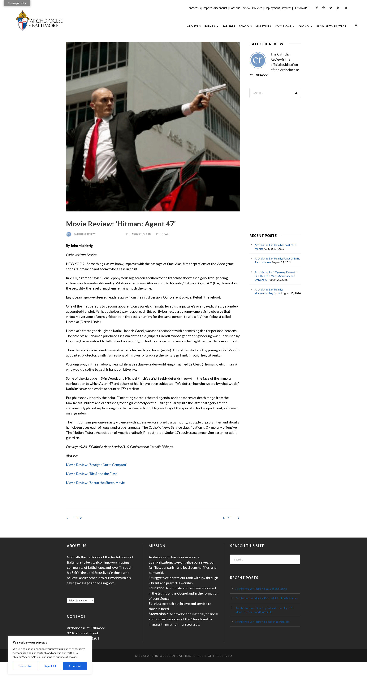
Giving (304, 26)
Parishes (228, 26)
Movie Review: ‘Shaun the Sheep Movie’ (96, 482)
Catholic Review (239, 8)
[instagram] (345, 8)
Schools (245, 26)
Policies (257, 8)
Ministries (263, 26)
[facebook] (317, 8)
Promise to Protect (331, 26)
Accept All (75, 666)
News (165, 234)
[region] (50, 655)
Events (210, 26)
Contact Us (194, 8)
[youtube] (338, 8)
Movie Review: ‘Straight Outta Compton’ (96, 465)
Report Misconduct (215, 8)
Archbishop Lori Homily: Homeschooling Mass (262, 621)
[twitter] (330, 8)
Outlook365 (301, 8)
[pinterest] (323, 8)
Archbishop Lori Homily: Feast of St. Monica (261, 588)
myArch (286, 8)
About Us (194, 26)
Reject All (50, 666)
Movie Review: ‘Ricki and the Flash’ (92, 474)
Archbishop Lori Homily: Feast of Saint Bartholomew (266, 598)
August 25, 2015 (142, 234)
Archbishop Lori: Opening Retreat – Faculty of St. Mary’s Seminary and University (276, 275)
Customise (25, 666)
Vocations (283, 26)
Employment (272, 8)
